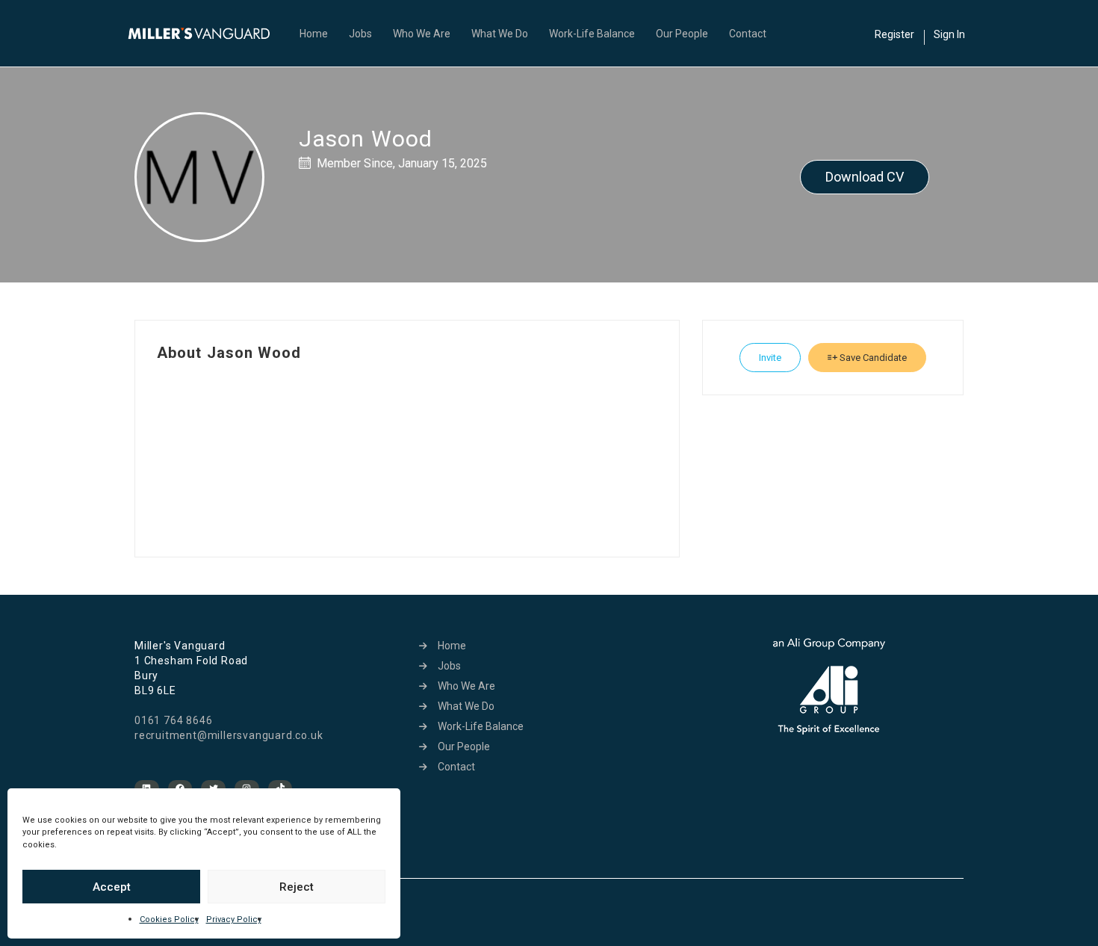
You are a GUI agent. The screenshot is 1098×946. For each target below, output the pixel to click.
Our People (682, 34)
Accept (112, 887)
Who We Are (421, 34)
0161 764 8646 (173, 720)
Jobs (360, 34)
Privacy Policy (233, 919)
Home (314, 34)
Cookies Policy (169, 919)
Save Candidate (872, 357)
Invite (770, 357)
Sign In (949, 34)
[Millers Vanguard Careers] (206, 33)
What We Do (499, 34)
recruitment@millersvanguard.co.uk (228, 735)
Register (894, 34)
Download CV (864, 177)
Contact (747, 34)
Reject (296, 887)
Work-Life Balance (592, 34)
